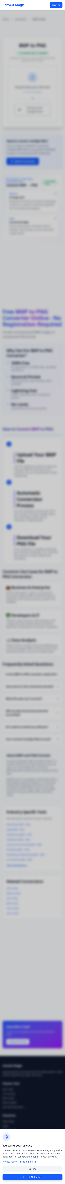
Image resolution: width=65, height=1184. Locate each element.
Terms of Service (27, 1161)
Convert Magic (13, 5)
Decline (32, 1168)
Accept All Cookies (32, 1177)
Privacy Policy (10, 1161)
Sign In (56, 4)
